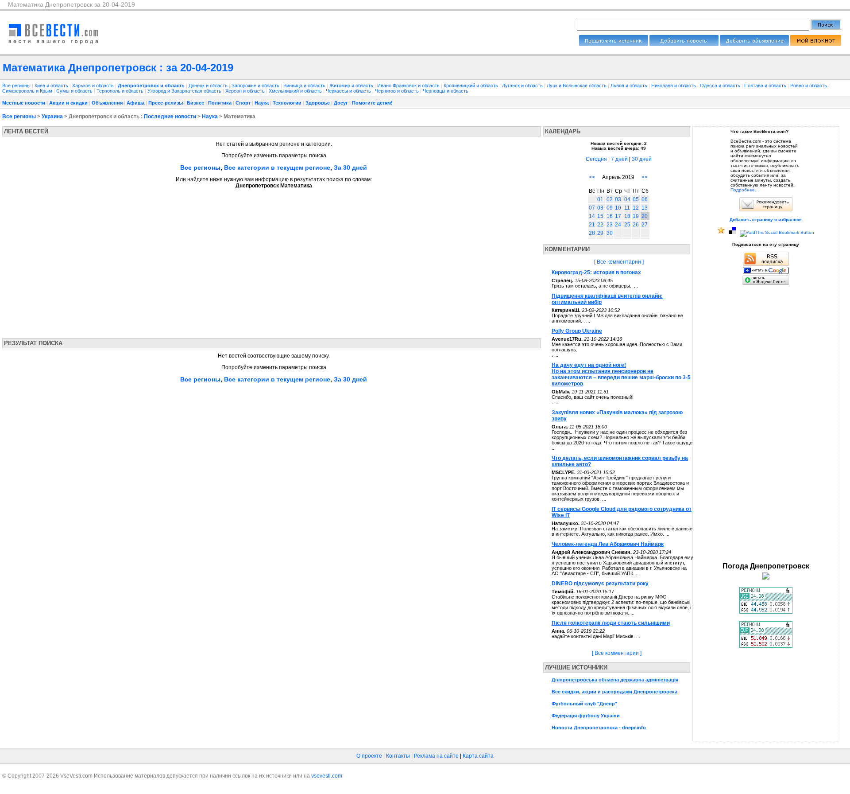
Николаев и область (674, 85)
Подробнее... (744, 189)
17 (618, 216)
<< (592, 177)
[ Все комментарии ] (619, 262)
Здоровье (317, 102)
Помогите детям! (372, 102)
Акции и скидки (68, 102)
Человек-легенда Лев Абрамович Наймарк (608, 544)
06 (644, 199)
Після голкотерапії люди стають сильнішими (611, 623)
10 (618, 208)
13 (644, 208)
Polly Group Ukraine (577, 331)
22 (600, 225)
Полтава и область (766, 85)
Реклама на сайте (436, 756)
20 (644, 216)
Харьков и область (93, 85)
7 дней (619, 159)
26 (636, 225)
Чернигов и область (397, 90)
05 (636, 199)
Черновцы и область (445, 90)
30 (610, 233)
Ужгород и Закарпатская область (185, 90)
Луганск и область (523, 85)
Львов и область (629, 85)
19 (636, 216)
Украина (52, 116)
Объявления (107, 102)
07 (592, 208)
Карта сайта (478, 756)
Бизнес (195, 102)
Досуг (341, 102)
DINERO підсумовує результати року (600, 583)
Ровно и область (809, 85)
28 (592, 233)
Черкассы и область (349, 90)
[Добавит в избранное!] (721, 232)
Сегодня (596, 159)
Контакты (398, 756)
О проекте (369, 756)
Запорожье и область (256, 85)
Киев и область (52, 85)
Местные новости (23, 102)
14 (592, 216)
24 (618, 225)
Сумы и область (75, 90)
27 (644, 225)
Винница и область (305, 85)
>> (644, 177)
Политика (220, 102)
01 (600, 199)
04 (627, 199)
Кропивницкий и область (471, 85)
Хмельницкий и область (296, 90)
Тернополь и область (121, 90)
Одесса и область (721, 85)
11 (627, 208)
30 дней (642, 159)
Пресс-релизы (165, 102)
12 (636, 208)
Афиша (135, 102)
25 (627, 225)
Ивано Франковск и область (409, 85)
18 (627, 216)
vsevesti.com (326, 776)
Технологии (287, 102)
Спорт (243, 102)
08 (600, 208)
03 (618, 199)
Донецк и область (209, 85)
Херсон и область (245, 90)
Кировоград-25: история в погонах (596, 272)
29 (600, 233)
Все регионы (16, 85)
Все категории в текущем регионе (277, 167)
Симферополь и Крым (28, 90)
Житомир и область (352, 85)
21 (592, 225)
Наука (262, 102)
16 (610, 216)
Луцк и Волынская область (577, 85)
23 (610, 225)
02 (610, 199)
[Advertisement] (85, 260)
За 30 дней (350, 167)
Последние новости (170, 116)
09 (610, 208)
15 (600, 216)
